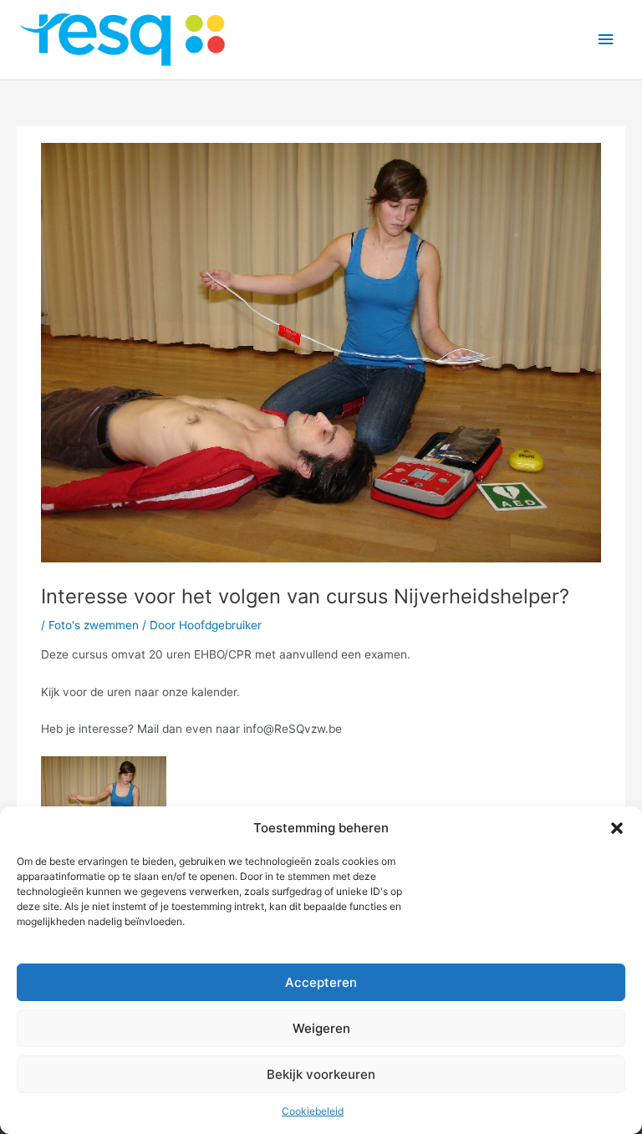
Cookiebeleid (313, 1111)
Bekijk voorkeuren (321, 1074)
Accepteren (321, 982)
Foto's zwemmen (93, 625)
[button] (617, 828)
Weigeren (321, 1028)
